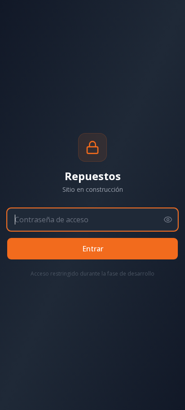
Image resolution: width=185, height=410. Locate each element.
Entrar (92, 249)
